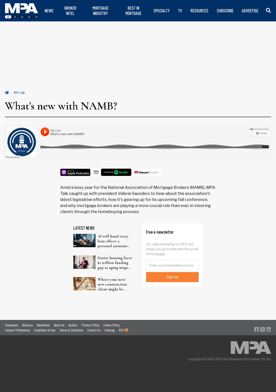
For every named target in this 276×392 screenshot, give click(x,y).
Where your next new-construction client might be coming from (112, 284)
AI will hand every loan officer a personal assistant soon (113, 241)
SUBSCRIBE (225, 10)
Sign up (172, 277)
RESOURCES (199, 10)
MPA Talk (19, 92)
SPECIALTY (162, 10)
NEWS (49, 10)
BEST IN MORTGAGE (133, 10)
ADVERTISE (250, 10)
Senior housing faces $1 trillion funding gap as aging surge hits (115, 262)
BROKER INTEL (70, 10)
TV (180, 10)
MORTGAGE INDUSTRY (101, 10)
